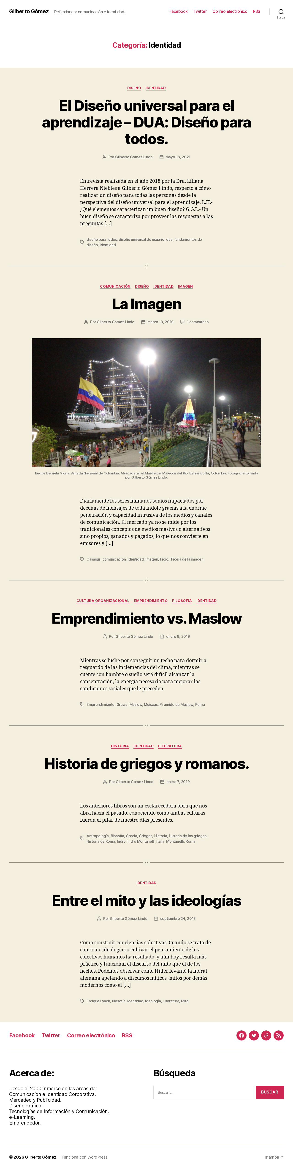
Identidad (156, 88)
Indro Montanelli (141, 841)
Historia (120, 746)
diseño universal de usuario (141, 239)
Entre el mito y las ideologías (146, 900)
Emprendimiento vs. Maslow (147, 618)
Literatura (170, 746)
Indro (121, 841)
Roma (200, 704)
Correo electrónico (229, 11)
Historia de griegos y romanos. (146, 763)
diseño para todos (102, 239)
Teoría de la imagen (186, 559)
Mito (185, 1001)
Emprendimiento (151, 601)
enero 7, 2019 (178, 781)
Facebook (178, 11)
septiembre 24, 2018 (178, 918)
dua (169, 239)
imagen (152, 559)
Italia (160, 841)
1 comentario (198, 322)
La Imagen (146, 303)
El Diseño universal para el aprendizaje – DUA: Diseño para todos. (146, 122)
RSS (256, 11)
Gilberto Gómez (29, 11)
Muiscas (150, 704)
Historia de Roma (101, 841)
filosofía (117, 836)
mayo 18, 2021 (178, 157)
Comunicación (115, 286)
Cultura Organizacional (103, 601)
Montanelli (175, 841)
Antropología (98, 836)
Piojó (164, 559)
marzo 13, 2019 (160, 322)
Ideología (153, 1001)
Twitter (200, 11)
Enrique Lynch (98, 1001)
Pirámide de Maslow (176, 704)
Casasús (93, 559)
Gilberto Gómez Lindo (134, 157)
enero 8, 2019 (178, 636)
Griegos (145, 836)
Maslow (136, 704)
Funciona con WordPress (84, 1157)
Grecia (122, 704)
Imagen (185, 286)
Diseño (134, 88)
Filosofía (182, 601)
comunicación (114, 559)
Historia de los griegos (187, 836)
